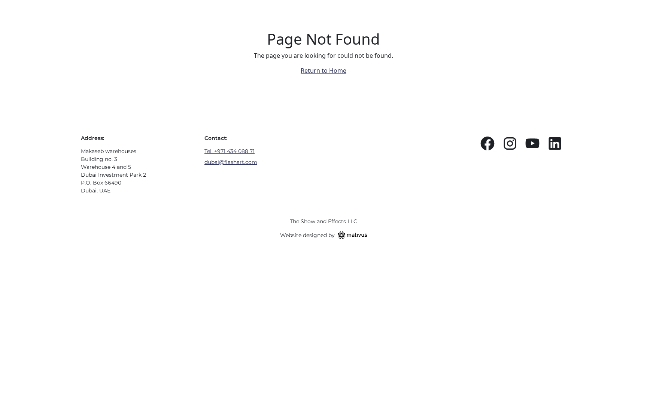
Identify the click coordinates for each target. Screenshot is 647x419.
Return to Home (323, 70)
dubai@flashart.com (230, 162)
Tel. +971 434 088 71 (229, 151)
